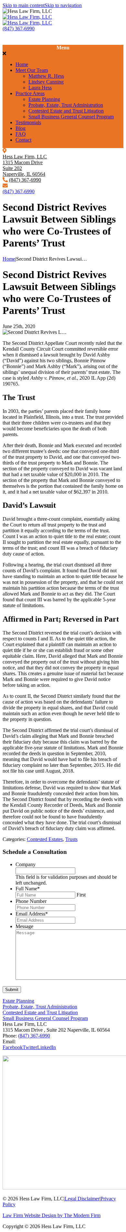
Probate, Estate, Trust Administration (65, 105)
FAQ (21, 134)
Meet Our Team (32, 70)
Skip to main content (24, 5)
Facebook (13, 1047)
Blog (21, 128)
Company (26, 864)
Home (22, 64)
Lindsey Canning (46, 82)
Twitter (30, 1047)
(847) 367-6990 (19, 28)
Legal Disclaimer (82, 1198)
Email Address (32, 913)
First (81, 894)
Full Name (28, 888)
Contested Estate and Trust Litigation (66, 111)
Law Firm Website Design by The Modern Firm (51, 1215)
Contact (23, 140)
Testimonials (28, 122)
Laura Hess (40, 87)
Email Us (13, 40)
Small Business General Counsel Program (71, 116)
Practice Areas (30, 93)
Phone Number (31, 901)
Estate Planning (44, 99)
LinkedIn (46, 1047)
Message (24, 926)
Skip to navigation (63, 5)
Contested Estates (45, 839)
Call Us (11, 34)
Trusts (71, 839)
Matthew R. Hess (46, 76)
